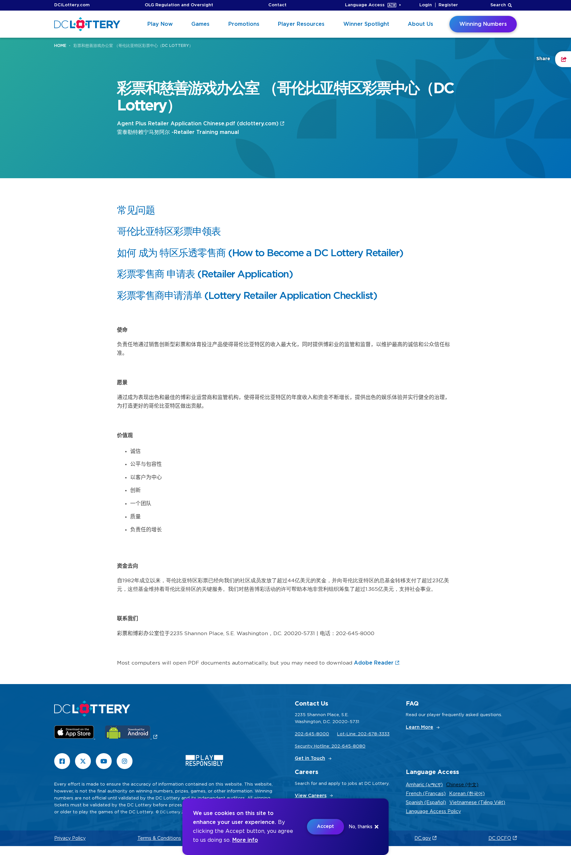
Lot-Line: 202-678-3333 (363, 734)
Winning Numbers (483, 24)
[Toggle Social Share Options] (563, 59)
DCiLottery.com (72, 5)
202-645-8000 (312, 734)
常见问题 (136, 211)
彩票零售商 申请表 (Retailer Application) (205, 274)
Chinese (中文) (462, 785)
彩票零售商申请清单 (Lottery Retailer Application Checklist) (247, 296)
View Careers (310, 796)
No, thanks (360, 827)
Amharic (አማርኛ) (424, 785)
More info (245, 840)
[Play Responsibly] (204, 762)
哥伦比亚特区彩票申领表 (169, 232)
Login (425, 5)
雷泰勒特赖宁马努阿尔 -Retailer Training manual (179, 132)
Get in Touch (310, 758)
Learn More (419, 727)
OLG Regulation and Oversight (179, 5)
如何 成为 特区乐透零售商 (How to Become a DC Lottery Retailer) (260, 253)
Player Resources (301, 24)
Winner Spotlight (366, 24)
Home (60, 46)
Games (200, 24)
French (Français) (426, 794)
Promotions (243, 24)
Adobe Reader (374, 663)
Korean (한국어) (467, 794)
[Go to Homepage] (87, 24)
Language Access (365, 5)
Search (498, 5)
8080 (359, 746)
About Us (420, 24)
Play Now (160, 24)
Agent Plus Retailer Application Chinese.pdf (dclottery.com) (198, 123)
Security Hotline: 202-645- (324, 746)
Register (448, 5)
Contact (277, 5)
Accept (325, 826)
